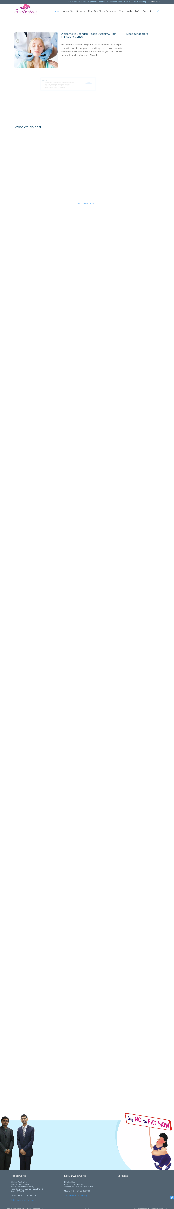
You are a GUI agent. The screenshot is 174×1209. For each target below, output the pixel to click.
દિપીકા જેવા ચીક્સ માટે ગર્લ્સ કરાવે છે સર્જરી (42, 801)
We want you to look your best (38, 539)
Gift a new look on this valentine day (42, 667)
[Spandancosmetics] (25, 9)
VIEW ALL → (90, 821)
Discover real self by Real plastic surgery (44, 410)
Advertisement (32, 419)
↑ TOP (78, 203)
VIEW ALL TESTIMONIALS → (67, 1164)
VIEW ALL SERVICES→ (90, 203)
